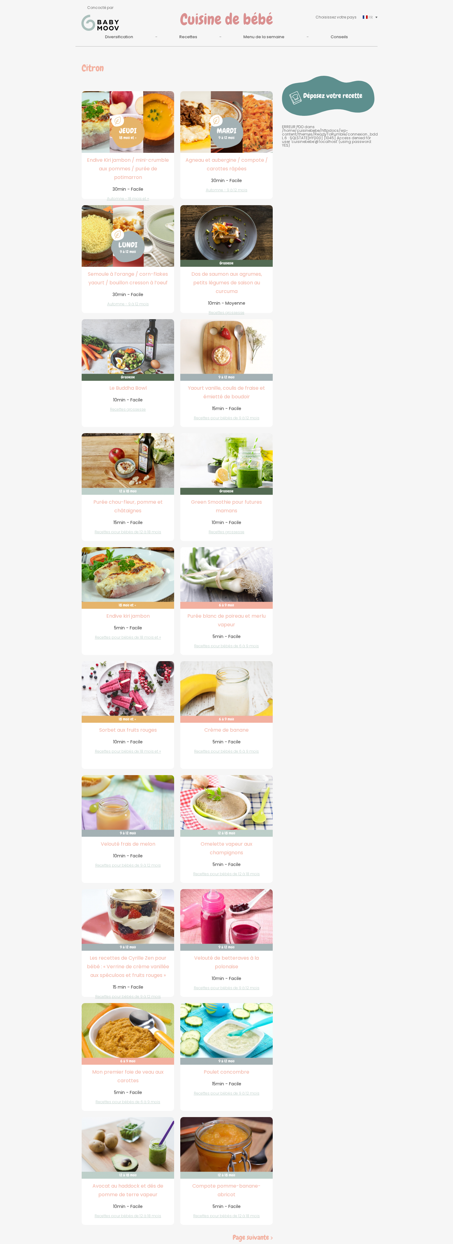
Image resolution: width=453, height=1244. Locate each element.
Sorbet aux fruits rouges (128, 730)
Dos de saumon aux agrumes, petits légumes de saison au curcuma (226, 282)
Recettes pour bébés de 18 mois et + (128, 637)
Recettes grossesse (226, 312)
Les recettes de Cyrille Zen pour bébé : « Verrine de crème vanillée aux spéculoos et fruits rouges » (128, 966)
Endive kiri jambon (128, 616)
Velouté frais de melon (128, 844)
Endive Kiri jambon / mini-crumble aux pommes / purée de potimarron (128, 169)
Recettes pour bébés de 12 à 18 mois (128, 532)
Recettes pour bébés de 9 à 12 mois (226, 418)
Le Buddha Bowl (128, 388)
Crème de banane (226, 730)
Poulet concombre (226, 1071)
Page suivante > (253, 1237)
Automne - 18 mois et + (128, 198)
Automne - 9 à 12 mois (226, 190)
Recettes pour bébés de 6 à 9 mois (226, 645)
